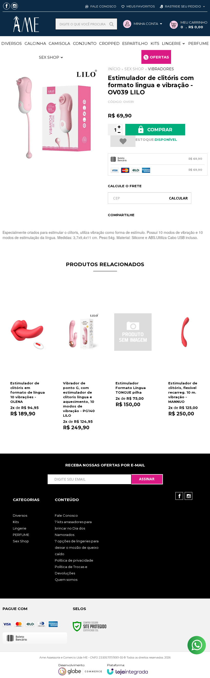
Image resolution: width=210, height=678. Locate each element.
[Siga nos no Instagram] (14, 6)
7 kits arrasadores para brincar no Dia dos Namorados (73, 528)
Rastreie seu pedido (183, 6)
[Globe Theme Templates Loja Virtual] (80, 669)
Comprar (159, 130)
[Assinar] (147, 479)
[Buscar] (111, 24)
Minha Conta (146, 24)
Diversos (20, 515)
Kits (16, 522)
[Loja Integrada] (127, 669)
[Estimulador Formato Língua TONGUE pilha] (133, 353)
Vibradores (161, 69)
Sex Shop (134, 69)
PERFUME (21, 535)
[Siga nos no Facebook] (6, 6)
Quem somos (66, 579)
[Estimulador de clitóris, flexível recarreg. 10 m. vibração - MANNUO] (185, 353)
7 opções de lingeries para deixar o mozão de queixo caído (77, 547)
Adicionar (35, 414)
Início (114, 69)
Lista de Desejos (122, 141)
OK (178, 198)
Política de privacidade (74, 560)
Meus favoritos (140, 6)
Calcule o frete (125, 186)
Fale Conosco (103, 6)
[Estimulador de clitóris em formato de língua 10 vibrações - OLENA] (27, 353)
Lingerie (19, 528)
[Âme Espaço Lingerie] (26, 24)
